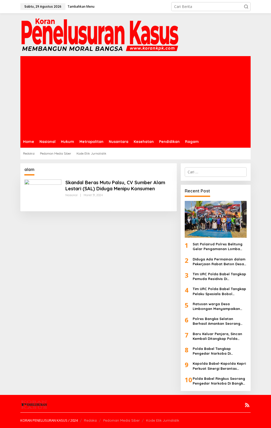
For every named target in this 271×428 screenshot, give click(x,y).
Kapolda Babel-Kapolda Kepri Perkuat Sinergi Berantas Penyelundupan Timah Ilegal (219, 366)
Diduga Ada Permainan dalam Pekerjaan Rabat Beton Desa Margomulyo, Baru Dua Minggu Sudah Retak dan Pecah (219, 261)
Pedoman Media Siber (121, 420)
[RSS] (247, 405)
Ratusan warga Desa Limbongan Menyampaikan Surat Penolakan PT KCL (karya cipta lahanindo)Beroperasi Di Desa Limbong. (219, 306)
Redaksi (90, 420)
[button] (246, 6)
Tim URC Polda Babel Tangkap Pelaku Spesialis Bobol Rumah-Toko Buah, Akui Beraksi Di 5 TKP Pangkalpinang (219, 291)
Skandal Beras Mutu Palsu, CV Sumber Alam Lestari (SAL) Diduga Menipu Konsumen (115, 185)
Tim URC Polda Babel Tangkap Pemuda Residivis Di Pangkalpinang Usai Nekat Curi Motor (219, 276)
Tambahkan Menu (80, 6)
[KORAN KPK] (99, 34)
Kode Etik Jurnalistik (162, 420)
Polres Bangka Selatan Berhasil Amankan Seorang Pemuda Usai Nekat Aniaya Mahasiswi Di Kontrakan (216, 321)
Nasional (71, 195)
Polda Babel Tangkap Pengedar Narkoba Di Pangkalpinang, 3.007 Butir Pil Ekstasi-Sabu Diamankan (219, 351)
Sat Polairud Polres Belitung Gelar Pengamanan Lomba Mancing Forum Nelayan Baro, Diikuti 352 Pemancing (219, 246)
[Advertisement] (135, 96)
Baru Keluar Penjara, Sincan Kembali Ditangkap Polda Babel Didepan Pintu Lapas (217, 336)
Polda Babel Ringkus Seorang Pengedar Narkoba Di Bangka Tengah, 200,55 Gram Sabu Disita (219, 381)
